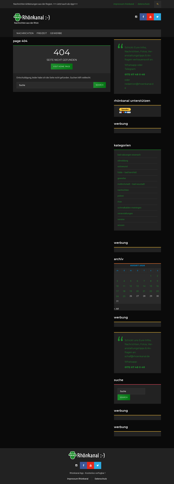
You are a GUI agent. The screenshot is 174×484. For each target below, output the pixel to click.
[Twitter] (157, 16)
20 (137, 291)
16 (157, 286)
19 (130, 291)
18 (124, 291)
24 (117, 296)
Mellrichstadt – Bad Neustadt (131, 184)
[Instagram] (136, 16)
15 (151, 286)
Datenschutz (144, 4)
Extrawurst (123, 166)
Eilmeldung (123, 160)
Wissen (121, 225)
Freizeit (42, 33)
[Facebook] (143, 16)
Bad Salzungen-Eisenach (129, 154)
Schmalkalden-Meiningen (129, 207)
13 (137, 286)
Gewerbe (56, 33)
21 (144, 291)
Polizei (121, 196)
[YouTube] (150, 16)
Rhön (120, 201)
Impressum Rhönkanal (124, 4)
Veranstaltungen (125, 213)
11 (124, 286)
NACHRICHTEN (25, 33)
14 (144, 286)
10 (117, 286)
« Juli (116, 308)
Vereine (121, 219)
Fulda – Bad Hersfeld (127, 172)
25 (124, 296)
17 (117, 291)
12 (130, 286)
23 (157, 291)
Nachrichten (123, 190)
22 (151, 291)
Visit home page (61, 66)
